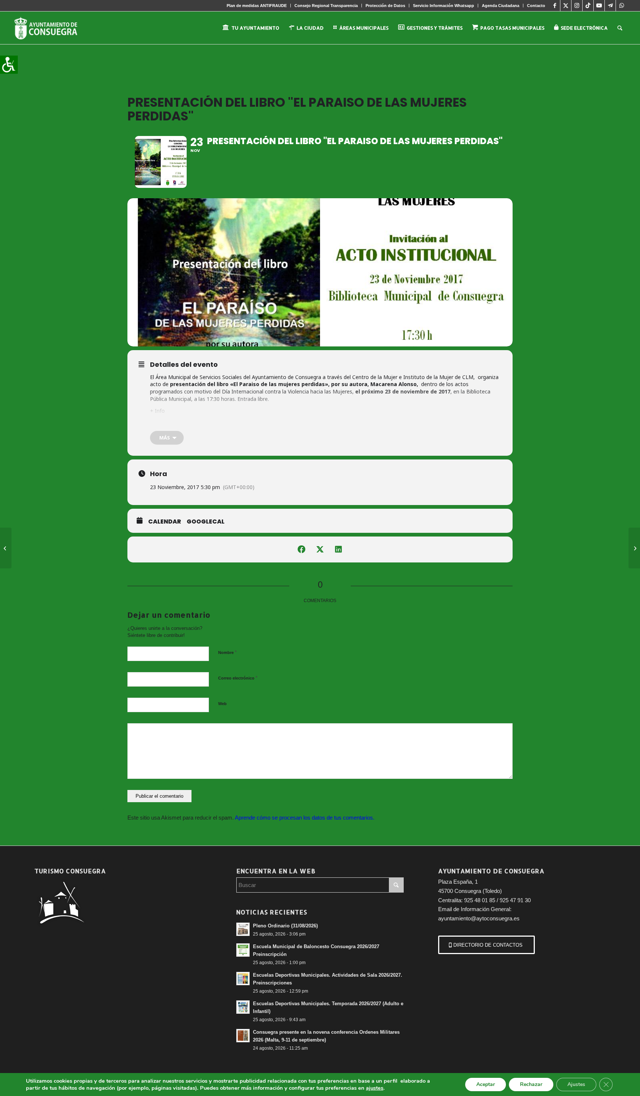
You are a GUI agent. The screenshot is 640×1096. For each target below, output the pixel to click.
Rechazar (531, 1084)
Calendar (164, 521)
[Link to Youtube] (599, 5)
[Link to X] (565, 5)
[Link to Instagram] (576, 5)
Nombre (227, 652)
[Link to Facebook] (554, 5)
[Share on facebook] (301, 549)
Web (222, 703)
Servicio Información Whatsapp (443, 5)
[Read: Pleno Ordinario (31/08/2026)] (243, 929)
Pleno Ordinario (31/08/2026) (285, 926)
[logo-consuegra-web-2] (51, 27)
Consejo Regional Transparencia (326, 5)
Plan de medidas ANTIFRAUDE (257, 5)
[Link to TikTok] (588, 5)
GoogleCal (205, 521)
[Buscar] (620, 27)
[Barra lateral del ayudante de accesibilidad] (9, 64)
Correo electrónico (237, 678)
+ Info (157, 410)
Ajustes (576, 1084)
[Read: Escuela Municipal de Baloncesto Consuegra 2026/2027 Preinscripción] (243, 950)
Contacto (536, 5)
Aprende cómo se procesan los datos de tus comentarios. (304, 817)
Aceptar (485, 1084)
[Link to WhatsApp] (621, 5)
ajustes (374, 1088)
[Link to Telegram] (610, 5)
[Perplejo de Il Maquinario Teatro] (5, 548)
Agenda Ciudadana (500, 5)
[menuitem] (257, 5)
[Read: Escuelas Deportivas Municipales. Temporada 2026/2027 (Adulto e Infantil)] (243, 1007)
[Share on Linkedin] (338, 549)
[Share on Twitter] (320, 549)
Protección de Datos (385, 5)
